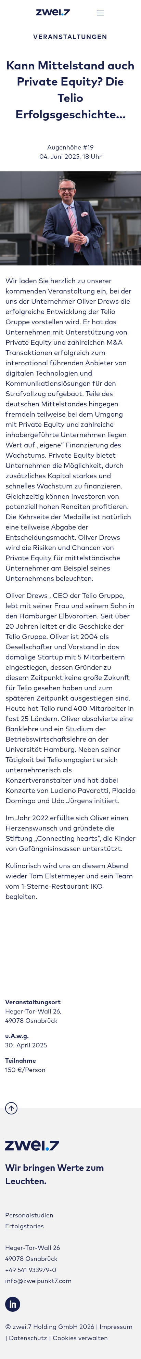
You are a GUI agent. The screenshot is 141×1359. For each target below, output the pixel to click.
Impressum (116, 1327)
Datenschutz (28, 1338)
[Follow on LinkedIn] (12, 1304)
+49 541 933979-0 (30, 1270)
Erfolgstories (24, 1226)
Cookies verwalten (80, 1338)
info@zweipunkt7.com (38, 1281)
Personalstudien (29, 1215)
